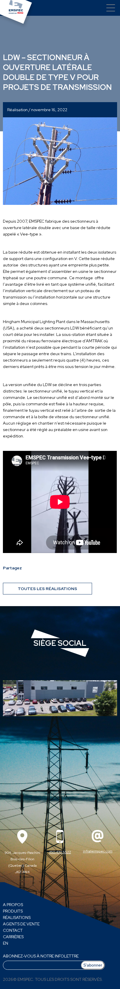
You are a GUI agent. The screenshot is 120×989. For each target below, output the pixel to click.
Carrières (13, 936)
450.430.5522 (60, 852)
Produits (13, 911)
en (5, 943)
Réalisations (17, 917)
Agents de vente (21, 924)
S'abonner (92, 965)
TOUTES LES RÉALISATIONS (47, 588)
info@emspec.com (97, 851)
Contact (13, 930)
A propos (13, 904)
